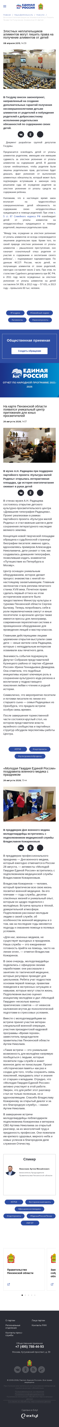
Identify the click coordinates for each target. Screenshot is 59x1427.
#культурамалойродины (30, 756)
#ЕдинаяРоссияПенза (41, 1216)
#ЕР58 (18, 749)
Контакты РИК (39, 1325)
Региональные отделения (12, 1326)
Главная (7, 15)
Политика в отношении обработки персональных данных (29, 1398)
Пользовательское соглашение (29, 1391)
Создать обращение (29, 351)
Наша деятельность (23, 15)
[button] (22, 1295)
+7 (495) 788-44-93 (29, 1346)
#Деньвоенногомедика (29, 1209)
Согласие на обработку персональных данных (29, 1401)
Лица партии (38, 1320)
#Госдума (15, 313)
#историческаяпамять (40, 1202)
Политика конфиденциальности (29, 1394)
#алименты (17, 320)
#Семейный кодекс (39, 313)
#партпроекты (40, 749)
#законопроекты (40, 320)
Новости (40, 15)
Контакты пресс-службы (14, 1334)
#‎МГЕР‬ (29, 1223)
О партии (10, 1320)
